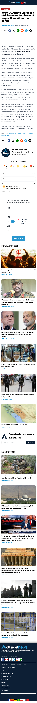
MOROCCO (25, 133)
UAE (8, 135)
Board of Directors (7, 673)
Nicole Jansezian (6, 274)
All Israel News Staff (7, 25)
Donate (3, 682)
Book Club (4, 679)
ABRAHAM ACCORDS (15, 133)
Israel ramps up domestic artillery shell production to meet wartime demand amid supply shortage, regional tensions (18, 570)
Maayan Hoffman (6, 399)
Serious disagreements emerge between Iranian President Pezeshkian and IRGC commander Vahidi (17, 334)
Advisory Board (6, 676)
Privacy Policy (5, 688)
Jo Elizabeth (5, 369)
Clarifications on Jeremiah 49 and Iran (14, 425)
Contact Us (4, 691)
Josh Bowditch (5, 427)
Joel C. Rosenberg (6, 542)
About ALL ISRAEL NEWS (8, 667)
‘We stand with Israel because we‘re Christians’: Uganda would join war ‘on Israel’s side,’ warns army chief (17, 302)
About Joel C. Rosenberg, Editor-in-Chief (13, 665)
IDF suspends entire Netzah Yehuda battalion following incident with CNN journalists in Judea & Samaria (18, 603)
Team (2, 670)
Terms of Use (5, 685)
